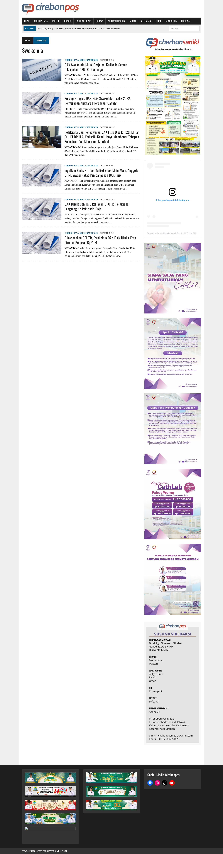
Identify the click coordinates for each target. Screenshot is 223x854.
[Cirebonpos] (50, 9)
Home (27, 21)
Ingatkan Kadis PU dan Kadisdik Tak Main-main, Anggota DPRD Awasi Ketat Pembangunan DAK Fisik (101, 173)
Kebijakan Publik (116, 21)
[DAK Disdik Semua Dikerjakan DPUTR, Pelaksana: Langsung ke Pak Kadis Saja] (41, 218)
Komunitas (171, 21)
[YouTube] (172, 783)
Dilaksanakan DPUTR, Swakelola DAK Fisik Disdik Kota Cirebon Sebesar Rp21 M (100, 240)
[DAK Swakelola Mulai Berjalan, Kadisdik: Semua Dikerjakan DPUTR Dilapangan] (41, 78)
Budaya (99, 21)
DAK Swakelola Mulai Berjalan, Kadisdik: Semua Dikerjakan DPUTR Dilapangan (95, 67)
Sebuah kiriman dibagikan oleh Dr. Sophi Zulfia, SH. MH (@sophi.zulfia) (181, 233)
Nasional (186, 21)
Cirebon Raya (41, 21)
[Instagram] (157, 783)
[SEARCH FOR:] (184, 28)
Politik (55, 21)
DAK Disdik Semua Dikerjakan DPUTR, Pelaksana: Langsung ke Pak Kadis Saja (96, 206)
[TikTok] (164, 783)
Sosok (133, 21)
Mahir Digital (62, 851)
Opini (158, 21)
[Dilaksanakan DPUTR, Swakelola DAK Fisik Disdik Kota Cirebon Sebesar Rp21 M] (41, 252)
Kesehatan (146, 21)
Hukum (67, 21)
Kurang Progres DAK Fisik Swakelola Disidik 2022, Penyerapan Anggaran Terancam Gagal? (97, 101)
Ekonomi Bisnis (83, 21)
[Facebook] (150, 783)
